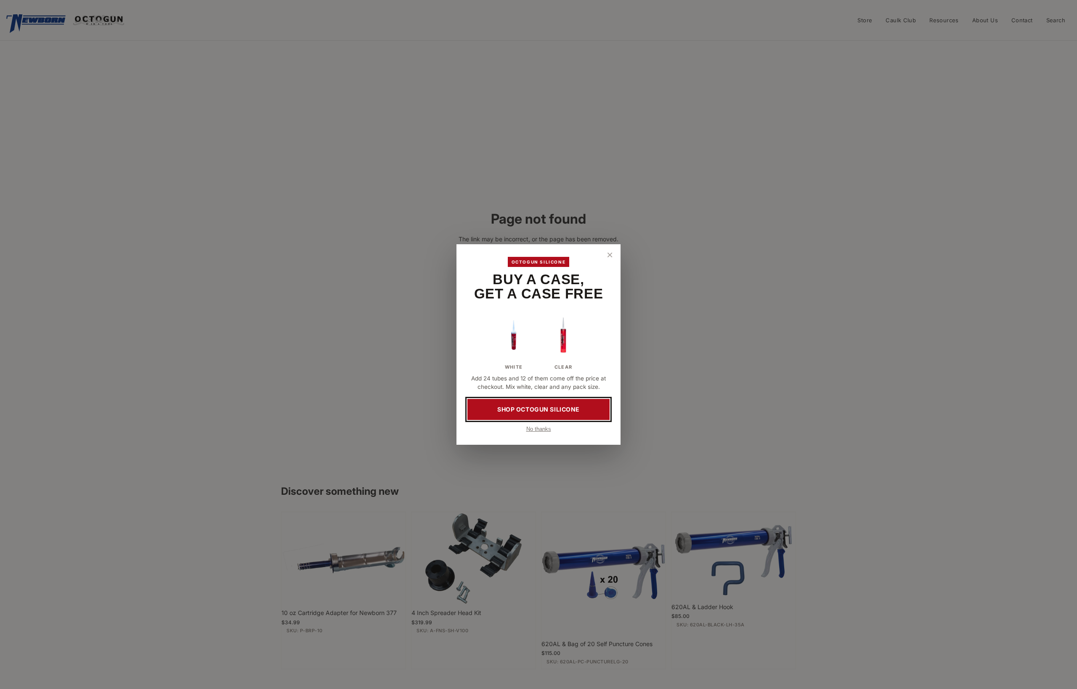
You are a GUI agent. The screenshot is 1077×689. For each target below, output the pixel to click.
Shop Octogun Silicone (538, 409)
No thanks (538, 429)
